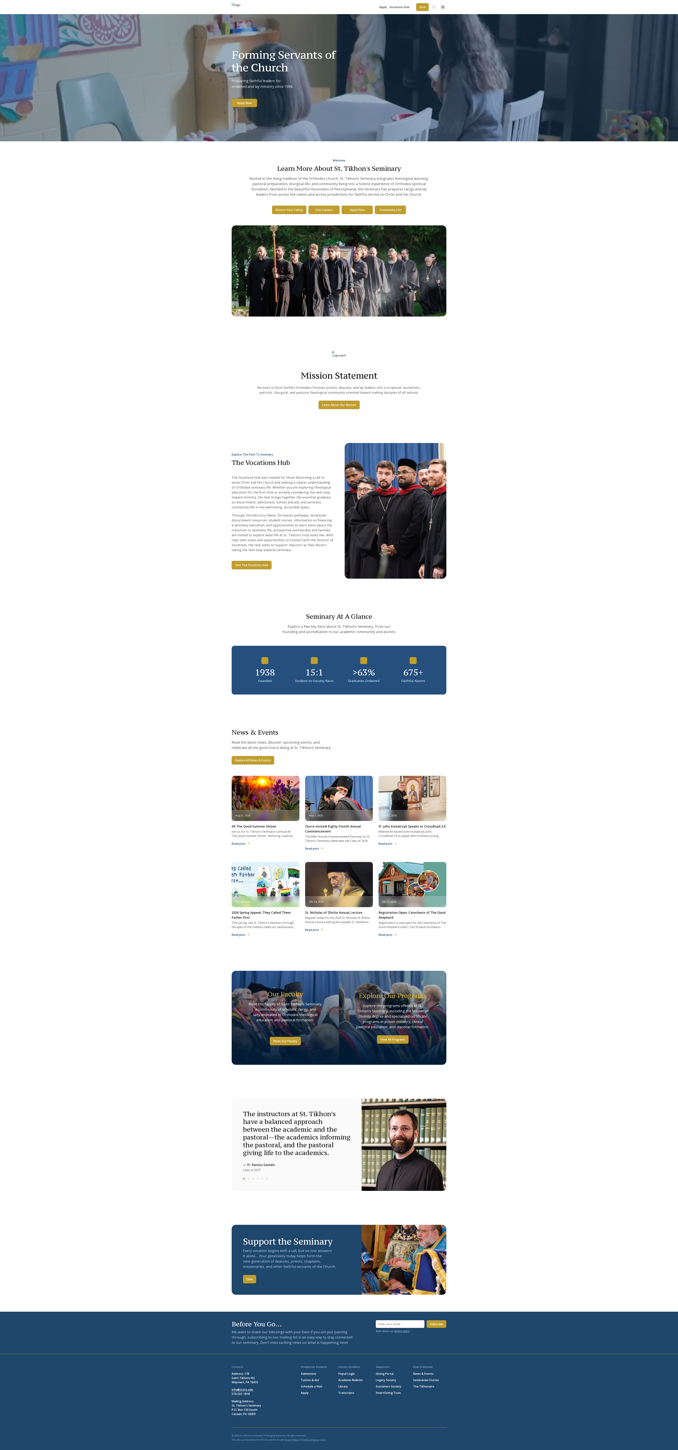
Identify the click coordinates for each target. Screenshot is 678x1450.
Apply (383, 7)
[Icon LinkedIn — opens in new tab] (427, 1435)
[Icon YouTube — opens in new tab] (436, 1435)
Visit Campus (324, 210)
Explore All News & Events (253, 760)
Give (249, 1279)
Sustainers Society (388, 1386)
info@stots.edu (242, 1390)
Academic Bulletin (350, 1380)
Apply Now (244, 103)
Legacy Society (386, 1380)
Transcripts (346, 1393)
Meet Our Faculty (285, 1041)
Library (343, 1386)
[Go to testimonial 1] (244, 1179)
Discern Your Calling (289, 210)
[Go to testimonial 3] (253, 1179)
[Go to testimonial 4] (257, 1179)
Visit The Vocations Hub (251, 565)
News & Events (423, 1374)
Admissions (308, 1374)
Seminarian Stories (426, 1380)
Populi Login (346, 1374)
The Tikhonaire (423, 1386)
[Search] (434, 7)
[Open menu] (442, 7)
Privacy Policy (291, 1439)
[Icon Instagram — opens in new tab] (444, 1435)
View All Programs (392, 1039)
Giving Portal (385, 1374)
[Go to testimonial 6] (267, 1179)
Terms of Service (311, 1439)
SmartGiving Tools (388, 1393)
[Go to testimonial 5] (262, 1179)
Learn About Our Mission (339, 405)
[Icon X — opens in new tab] (419, 1435)
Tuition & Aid (310, 1380)
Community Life (390, 210)
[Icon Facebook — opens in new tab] (410, 1435)
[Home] (242, 7)
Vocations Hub (399, 7)
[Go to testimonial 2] (248, 1179)
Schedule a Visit (311, 1386)
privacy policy (401, 1331)
